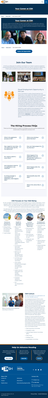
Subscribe (23, 358)
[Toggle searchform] (42, 2)
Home (2, 16)
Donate (39, 358)
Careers (3, 380)
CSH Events (19, 378)
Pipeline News (4, 383)
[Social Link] (33, 369)
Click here (27, 114)
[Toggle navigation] (46, 2)
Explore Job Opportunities (24, 51)
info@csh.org (36, 379)
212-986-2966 (36, 382)
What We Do (20, 380)
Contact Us (3, 378)
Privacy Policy (34, 393)
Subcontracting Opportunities (23, 383)
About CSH (8, 16)
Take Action (9, 358)
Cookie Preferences (42, 393)
